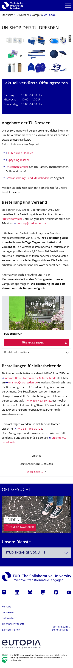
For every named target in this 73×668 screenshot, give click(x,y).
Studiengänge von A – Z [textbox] (25, 552)
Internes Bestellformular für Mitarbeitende (30, 378)
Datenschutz (9, 618)
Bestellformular (12, 219)
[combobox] (36, 552)
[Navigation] (68, 5)
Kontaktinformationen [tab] (17, 352)
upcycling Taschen (19, 160)
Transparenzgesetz (13, 624)
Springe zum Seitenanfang (60, 628)
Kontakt (6, 607)
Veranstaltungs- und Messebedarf (28, 178)
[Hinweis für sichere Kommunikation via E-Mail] (65, 342)
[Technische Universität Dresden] (12, 6)
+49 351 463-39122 (39, 401)
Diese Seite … (35, 472)
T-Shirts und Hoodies (20, 153)
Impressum (8, 613)
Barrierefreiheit (11, 630)
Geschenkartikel (18, 167)
